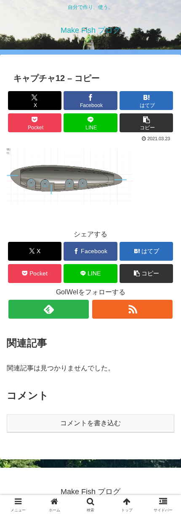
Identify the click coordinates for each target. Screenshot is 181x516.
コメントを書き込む (90, 423)
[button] (146, 122)
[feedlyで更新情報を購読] (48, 309)
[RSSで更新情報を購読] (132, 309)
